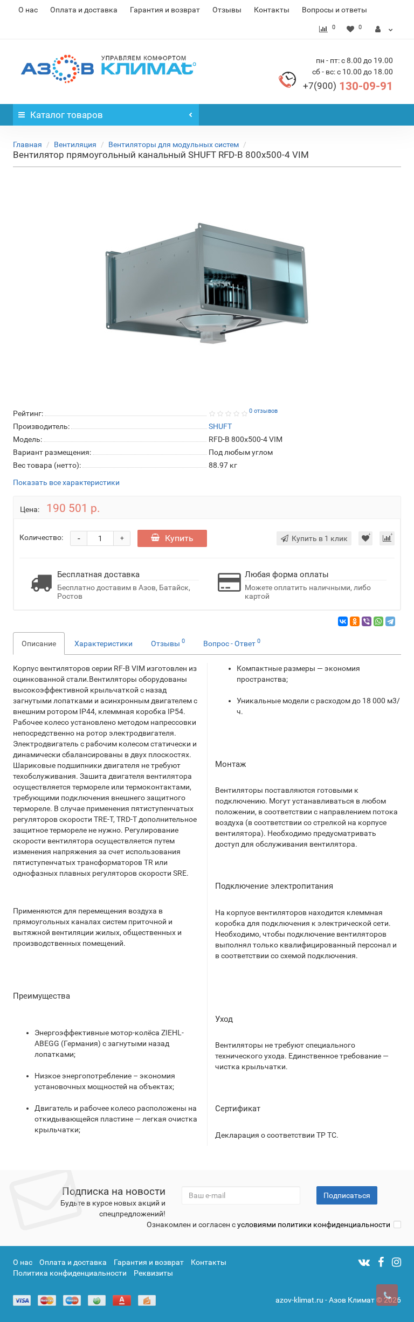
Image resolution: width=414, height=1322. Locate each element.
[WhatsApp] (378, 621)
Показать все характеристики (66, 483)
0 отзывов (263, 410)
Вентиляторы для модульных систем (173, 144)
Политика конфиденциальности (70, 1273)
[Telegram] (390, 621)
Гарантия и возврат (165, 9)
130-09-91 (348, 86)
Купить (179, 538)
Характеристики (103, 643)
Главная (27, 144)
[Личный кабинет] (384, 29)
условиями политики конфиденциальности (313, 1224)
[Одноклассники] (355, 621)
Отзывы (227, 9)
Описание (39, 643)
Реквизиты (153, 1273)
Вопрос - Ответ (231, 642)
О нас (28, 9)
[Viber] (366, 621)
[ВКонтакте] (343, 621)
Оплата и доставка (84, 9)
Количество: (41, 537)
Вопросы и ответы (334, 9)
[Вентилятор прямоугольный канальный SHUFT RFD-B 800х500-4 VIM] (207, 285)
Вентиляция (75, 144)
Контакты (271, 9)
